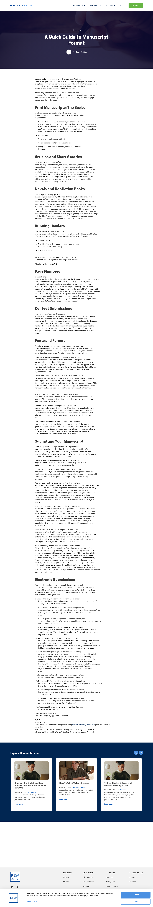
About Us (109, 5)
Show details (32, 901)
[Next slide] (141, 753)
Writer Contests (112, 886)
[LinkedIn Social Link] (12, 887)
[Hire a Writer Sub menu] (84, 5)
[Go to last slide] (136, 753)
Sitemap (132, 882)
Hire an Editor (95, 5)
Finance (66, 877)
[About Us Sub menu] (114, 5)
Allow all (135, 895)
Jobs (121, 5)
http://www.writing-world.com (83, 725)
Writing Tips (110, 882)
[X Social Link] (17, 887)
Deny (135, 901)
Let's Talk (136, 5)
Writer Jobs (110, 877)
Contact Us (133, 877)
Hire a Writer (78, 5)
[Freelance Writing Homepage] (15, 877)
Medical (66, 882)
